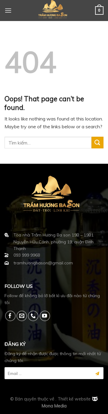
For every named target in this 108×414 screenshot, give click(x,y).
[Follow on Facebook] (10, 316)
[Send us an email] (21, 316)
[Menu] (8, 10)
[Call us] (33, 316)
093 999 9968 (27, 255)
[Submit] (98, 142)
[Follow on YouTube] (45, 316)
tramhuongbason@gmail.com (43, 263)
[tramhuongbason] (54, 10)
